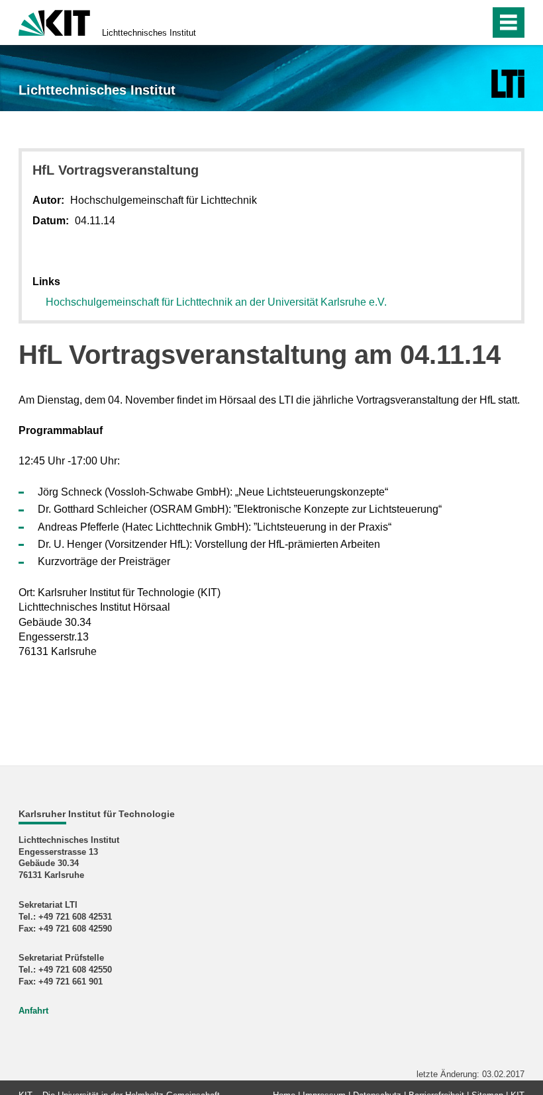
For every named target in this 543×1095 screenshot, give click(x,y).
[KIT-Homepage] (54, 21)
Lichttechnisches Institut (149, 33)
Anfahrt (33, 1011)
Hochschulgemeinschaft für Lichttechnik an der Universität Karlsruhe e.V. (216, 302)
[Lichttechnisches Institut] (507, 83)
